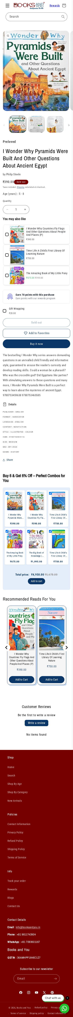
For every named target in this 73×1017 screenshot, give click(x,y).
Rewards (55, 5)
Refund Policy (15, 840)
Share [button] (10, 459)
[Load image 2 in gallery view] (36, 124)
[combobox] (36, 17)
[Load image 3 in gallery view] (55, 124)
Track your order (16, 880)
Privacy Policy (15, 832)
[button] (7, 5)
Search (11, 775)
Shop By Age (14, 783)
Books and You (24, 1008)
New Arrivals (14, 800)
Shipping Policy (16, 849)
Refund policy (41, 1007)
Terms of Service (16, 857)
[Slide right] (69, 125)
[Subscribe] (55, 978)
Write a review (36, 723)
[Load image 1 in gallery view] (17, 124)
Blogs (10, 897)
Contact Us (13, 906)
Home (10, 767)
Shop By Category (17, 792)
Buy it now (36, 344)
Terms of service (18, 1013)
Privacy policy (57, 1007)
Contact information (57, 1013)
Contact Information (18, 824)
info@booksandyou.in (28, 927)
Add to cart (36, 581)
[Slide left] (4, 125)
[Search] (63, 17)
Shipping (20, 187)
